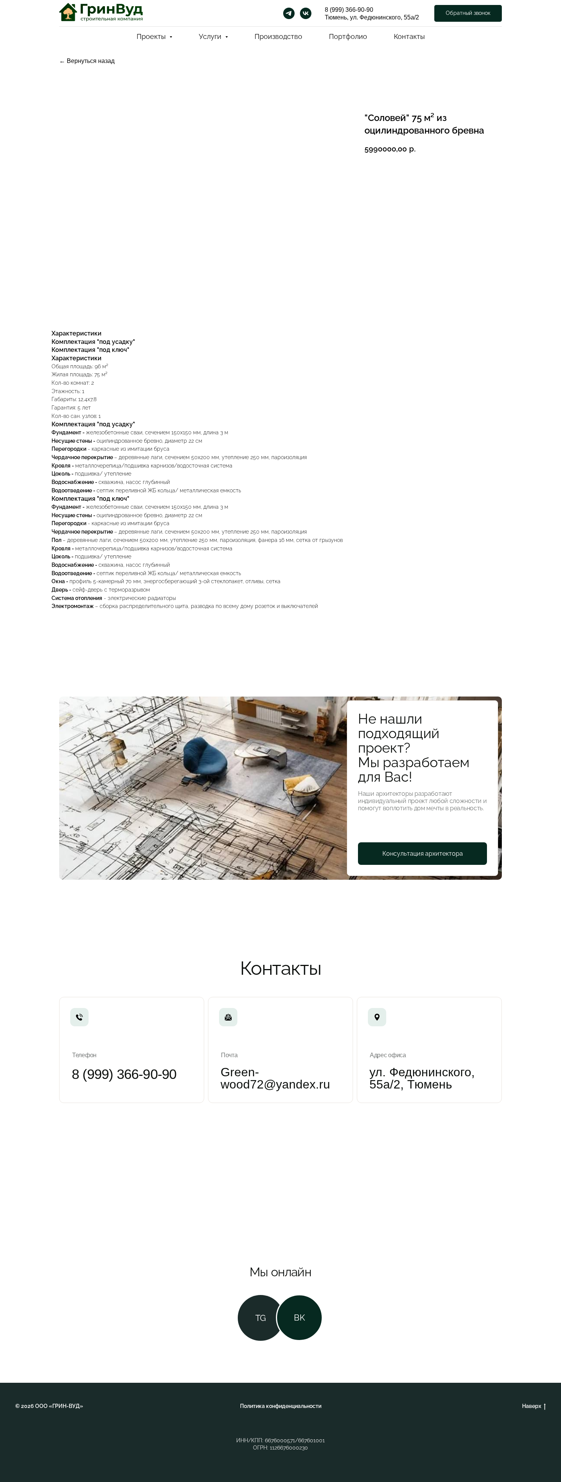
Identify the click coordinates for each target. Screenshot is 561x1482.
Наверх (531, 1406)
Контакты (409, 36)
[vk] (305, 13)
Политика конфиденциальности (280, 1406)
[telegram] (289, 13)
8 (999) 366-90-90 (349, 9)
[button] (468, 13)
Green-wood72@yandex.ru (275, 1078)
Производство (278, 36)
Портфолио (348, 36)
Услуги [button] (211, 36)
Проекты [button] (152, 36)
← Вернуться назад (86, 61)
